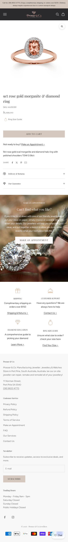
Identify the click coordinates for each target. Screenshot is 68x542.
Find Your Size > (50, 345)
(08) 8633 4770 (11, 388)
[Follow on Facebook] (4, 517)
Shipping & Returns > (17, 313)
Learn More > (17, 344)
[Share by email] (25, 162)
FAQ (5, 430)
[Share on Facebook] (12, 162)
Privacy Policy (10, 404)
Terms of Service (11, 420)
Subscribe (14, 478)
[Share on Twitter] (16, 162)
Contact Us (8, 441)
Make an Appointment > (33, 144)
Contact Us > (50, 313)
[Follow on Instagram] (13, 517)
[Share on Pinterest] (21, 162)
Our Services (9, 435)
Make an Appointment (34, 240)
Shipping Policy (10, 414)
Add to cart (34, 134)
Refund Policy (10, 409)
